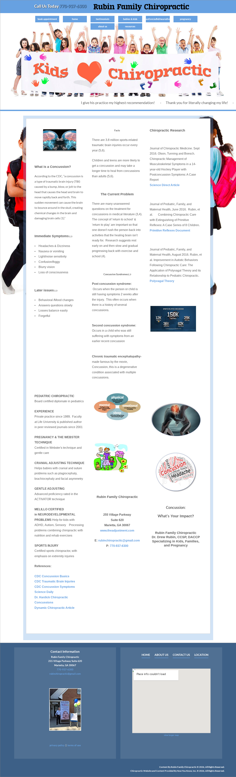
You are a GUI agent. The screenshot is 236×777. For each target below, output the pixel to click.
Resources (130, 26)
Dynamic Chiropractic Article (54, 607)
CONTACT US (181, 654)
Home (75, 19)
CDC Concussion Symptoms (54, 586)
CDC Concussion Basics (51, 576)
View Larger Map (171, 735)
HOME (146, 654)
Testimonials (102, 19)
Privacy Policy (57, 745)
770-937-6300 (72, 6)
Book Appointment (47, 19)
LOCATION (201, 654)
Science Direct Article (165, 185)
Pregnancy (185, 19)
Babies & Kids (130, 19)
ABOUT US (161, 654)
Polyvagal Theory (162, 281)
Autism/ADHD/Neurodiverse (158, 19)
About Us (102, 26)
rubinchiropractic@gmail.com (119, 540)
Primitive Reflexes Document (170, 230)
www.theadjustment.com (117, 530)
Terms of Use (74, 745)
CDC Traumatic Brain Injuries (54, 581)
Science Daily (43, 591)
